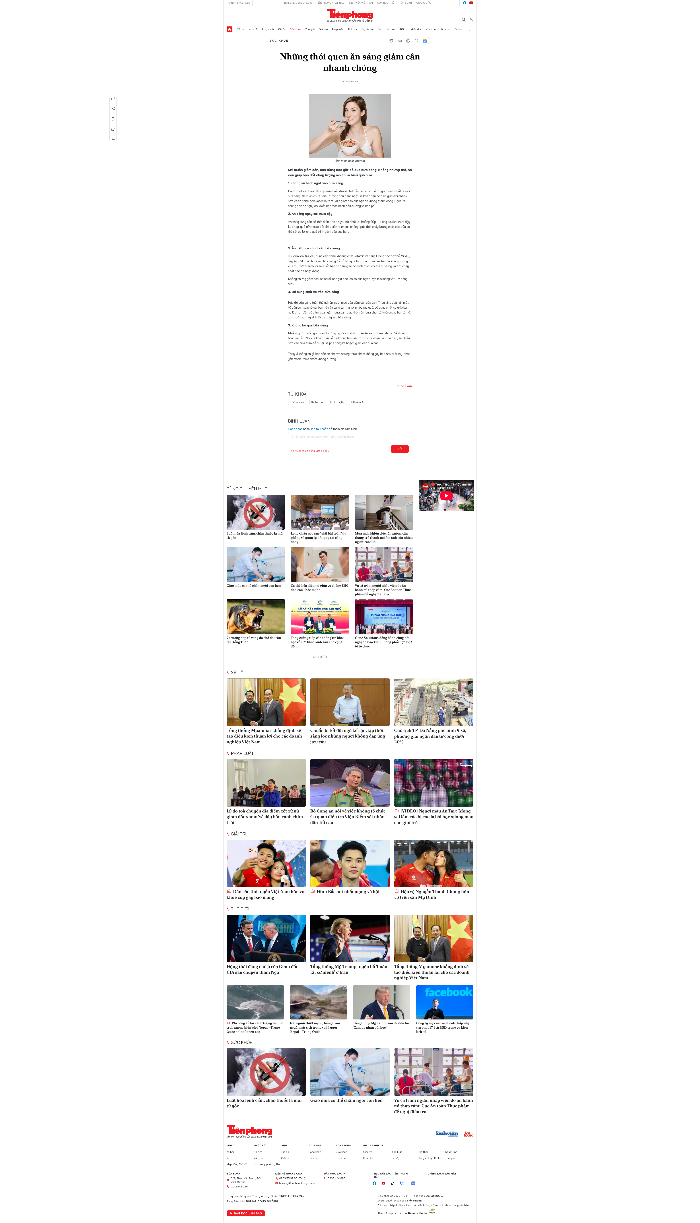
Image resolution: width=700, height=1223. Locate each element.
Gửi (399, 449)
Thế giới (310, 29)
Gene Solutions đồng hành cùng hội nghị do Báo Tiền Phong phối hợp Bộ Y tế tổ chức (384, 642)
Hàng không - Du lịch (430, 1158)
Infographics (373, 1145)
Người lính (368, 29)
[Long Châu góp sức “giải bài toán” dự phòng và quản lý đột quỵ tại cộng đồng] (320, 512)
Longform (343, 1145)
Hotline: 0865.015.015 (298, 2)
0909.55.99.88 (288, 1178)
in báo (408, 40)
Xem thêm (470, 29)
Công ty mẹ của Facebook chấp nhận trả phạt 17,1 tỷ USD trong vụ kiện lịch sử (444, 1027)
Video (458, 29)
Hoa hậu (446, 29)
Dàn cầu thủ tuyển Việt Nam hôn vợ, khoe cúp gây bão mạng (266, 894)
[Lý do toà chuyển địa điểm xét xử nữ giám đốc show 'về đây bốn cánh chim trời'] (266, 783)
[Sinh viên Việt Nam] (447, 1134)
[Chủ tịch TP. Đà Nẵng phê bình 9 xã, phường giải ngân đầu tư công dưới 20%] (433, 702)
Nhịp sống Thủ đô (237, 1164)
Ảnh (284, 1145)
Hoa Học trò (385, 2)
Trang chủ (229, 29)
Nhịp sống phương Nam (267, 1164)
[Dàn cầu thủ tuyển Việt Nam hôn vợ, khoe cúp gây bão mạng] (266, 863)
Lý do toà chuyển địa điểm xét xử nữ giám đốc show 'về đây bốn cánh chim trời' (265, 816)
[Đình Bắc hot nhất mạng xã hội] (350, 863)
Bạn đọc (395, 1158)
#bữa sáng (298, 402)
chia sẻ (391, 40)
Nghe (113, 98)
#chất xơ (317, 402)
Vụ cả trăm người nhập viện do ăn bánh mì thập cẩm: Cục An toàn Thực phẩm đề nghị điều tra (383, 589)
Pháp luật (337, 29)
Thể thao (353, 29)
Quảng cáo (423, 2)
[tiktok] (394, 1183)
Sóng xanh (267, 29)
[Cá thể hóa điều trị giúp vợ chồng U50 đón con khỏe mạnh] (320, 564)
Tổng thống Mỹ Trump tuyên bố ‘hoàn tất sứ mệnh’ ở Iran (348, 969)
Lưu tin (113, 119)
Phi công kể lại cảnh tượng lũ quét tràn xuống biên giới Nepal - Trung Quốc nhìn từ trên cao (255, 1027)
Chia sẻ (113, 109)
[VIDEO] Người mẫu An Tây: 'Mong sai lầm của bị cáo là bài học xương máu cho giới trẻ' (433, 816)
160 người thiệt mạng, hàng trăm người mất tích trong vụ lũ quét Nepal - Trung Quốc (315, 1027)
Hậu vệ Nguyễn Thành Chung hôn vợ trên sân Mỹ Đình (431, 894)
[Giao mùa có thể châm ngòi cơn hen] (256, 564)
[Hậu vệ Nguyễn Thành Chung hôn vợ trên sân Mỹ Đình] (433, 863)
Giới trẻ (323, 29)
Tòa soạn (405, 2)
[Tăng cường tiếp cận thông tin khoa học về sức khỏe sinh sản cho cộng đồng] (320, 616)
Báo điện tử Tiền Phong (350, 15)
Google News (425, 40)
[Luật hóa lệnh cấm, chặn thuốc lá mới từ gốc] (256, 512)
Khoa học (431, 29)
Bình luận (113, 129)
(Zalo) (301, 1178)
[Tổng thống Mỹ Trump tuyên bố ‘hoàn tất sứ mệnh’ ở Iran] (350, 938)
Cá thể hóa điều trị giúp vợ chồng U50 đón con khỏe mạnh (319, 587)
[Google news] (415, 1183)
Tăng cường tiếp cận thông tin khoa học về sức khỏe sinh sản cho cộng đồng (318, 642)
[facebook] (464, 3)
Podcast (315, 1145)
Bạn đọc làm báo (248, 1213)
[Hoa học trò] (468, 1134)
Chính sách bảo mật (442, 1173)
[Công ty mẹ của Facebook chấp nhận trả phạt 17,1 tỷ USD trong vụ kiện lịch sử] (445, 1002)
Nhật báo (260, 1145)
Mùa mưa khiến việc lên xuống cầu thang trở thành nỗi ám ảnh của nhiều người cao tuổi (384, 537)
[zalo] (404, 1183)
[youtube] (471, 3)
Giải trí (403, 29)
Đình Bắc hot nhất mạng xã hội (348, 891)
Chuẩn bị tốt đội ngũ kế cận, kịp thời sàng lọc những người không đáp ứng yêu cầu (347, 735)
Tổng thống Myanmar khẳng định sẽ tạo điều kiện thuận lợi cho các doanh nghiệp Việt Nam (264, 735)
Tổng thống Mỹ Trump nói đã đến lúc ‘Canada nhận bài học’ (381, 1025)
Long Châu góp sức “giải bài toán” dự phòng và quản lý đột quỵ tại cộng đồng (318, 537)
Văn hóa (390, 29)
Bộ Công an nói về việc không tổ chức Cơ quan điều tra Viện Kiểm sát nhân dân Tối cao (348, 816)
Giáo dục (416, 29)
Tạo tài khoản (319, 429)
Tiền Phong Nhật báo (330, 2)
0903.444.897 (336, 1178)
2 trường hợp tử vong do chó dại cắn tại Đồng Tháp (254, 640)
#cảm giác (337, 402)
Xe (379, 29)
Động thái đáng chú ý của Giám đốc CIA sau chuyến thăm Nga (262, 969)
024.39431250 (239, 1186)
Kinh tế (253, 29)
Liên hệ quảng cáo (288, 1173)
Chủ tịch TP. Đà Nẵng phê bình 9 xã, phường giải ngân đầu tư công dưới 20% (430, 735)
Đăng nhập (295, 429)
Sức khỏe (295, 29)
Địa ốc (282, 29)
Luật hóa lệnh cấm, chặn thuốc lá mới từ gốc (255, 535)
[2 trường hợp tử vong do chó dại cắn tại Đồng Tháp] (256, 616)
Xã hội (240, 29)
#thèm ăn (358, 402)
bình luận (416, 40)
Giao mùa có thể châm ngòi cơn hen (254, 585)
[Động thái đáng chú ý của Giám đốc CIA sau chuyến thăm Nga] (266, 938)
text (399, 40)
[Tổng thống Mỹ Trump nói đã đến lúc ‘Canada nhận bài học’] (381, 1002)
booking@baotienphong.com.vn (297, 1183)
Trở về (113, 139)
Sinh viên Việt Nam (361, 2)
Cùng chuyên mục (247, 488)
